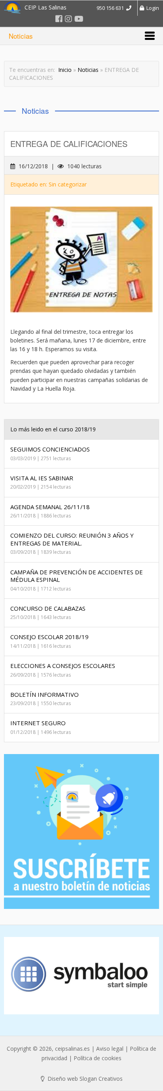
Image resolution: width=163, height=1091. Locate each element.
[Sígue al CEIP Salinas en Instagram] (68, 18)
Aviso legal (109, 1048)
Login (151, 7)
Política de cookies (97, 1058)
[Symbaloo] (81, 975)
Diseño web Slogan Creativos (84, 1078)
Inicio (65, 69)
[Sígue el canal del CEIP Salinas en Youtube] (79, 18)
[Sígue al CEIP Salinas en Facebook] (59, 18)
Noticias (88, 69)
